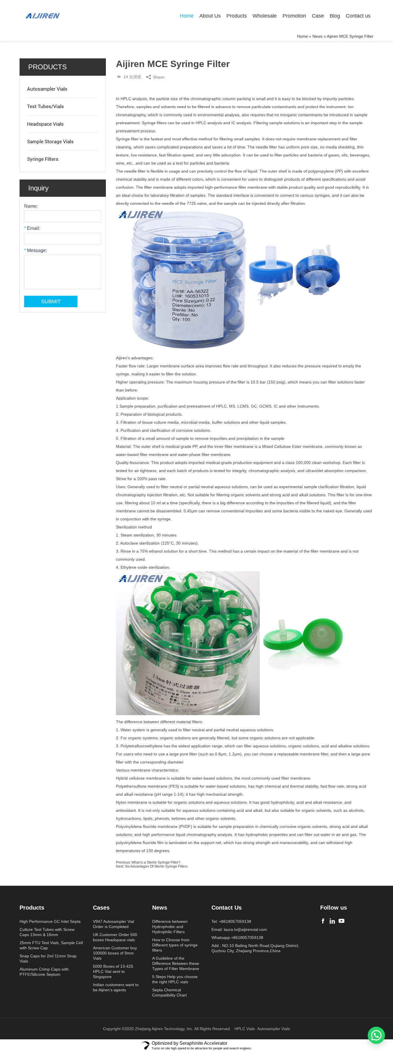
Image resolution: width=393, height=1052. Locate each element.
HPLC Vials (244, 1028)
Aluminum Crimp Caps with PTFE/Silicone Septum (44, 972)
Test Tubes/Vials (45, 106)
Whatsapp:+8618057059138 (237, 937)
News (317, 36)
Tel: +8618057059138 (231, 921)
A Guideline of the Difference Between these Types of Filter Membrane (175, 963)
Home (187, 16)
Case (318, 16)
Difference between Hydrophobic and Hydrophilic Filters (170, 926)
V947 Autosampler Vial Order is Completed (113, 924)
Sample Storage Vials (50, 141)
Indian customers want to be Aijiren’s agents (116, 987)
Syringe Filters (42, 159)
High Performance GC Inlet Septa (50, 921)
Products (236, 16)
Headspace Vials (45, 124)
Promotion (294, 16)
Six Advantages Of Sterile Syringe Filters (156, 866)
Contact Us (226, 907)
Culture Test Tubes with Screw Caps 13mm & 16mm (47, 932)
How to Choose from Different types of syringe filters (175, 945)
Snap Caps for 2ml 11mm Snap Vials (48, 958)
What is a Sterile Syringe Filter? (155, 862)
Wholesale (265, 16)
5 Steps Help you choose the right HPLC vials (175, 979)
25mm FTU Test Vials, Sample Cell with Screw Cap (51, 945)
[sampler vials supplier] (43, 16)
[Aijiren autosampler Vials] (341, 921)
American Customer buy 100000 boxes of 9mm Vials (115, 953)
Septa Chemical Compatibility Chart (169, 992)
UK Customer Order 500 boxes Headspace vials (115, 937)
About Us (210, 16)
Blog (335, 16)
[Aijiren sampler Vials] (323, 921)
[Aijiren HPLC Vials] (332, 921)
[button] (376, 1035)
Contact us (358, 16)
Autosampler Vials (47, 89)
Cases (101, 907)
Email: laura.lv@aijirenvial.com (239, 929)
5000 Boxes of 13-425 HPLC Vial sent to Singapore (113, 971)
